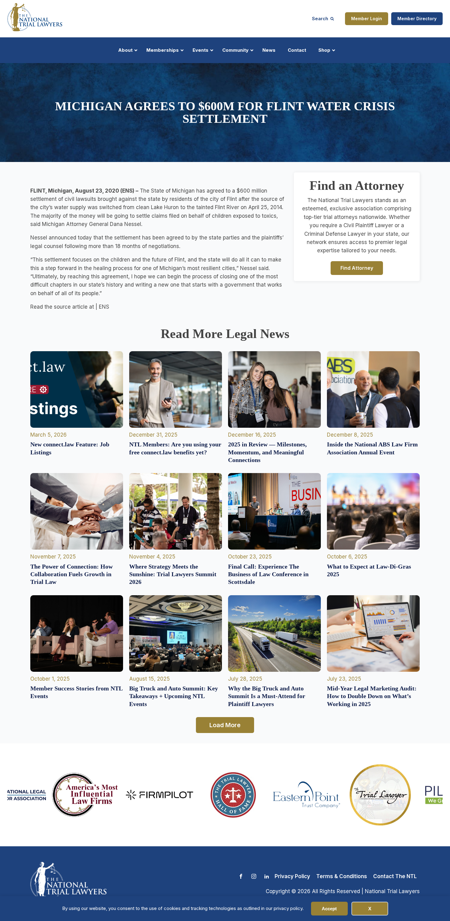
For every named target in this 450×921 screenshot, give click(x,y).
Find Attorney (356, 268)
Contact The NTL (395, 876)
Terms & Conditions (341, 876)
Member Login (366, 18)
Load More (225, 725)
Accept (329, 908)
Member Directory (417, 18)
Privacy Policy (292, 876)
